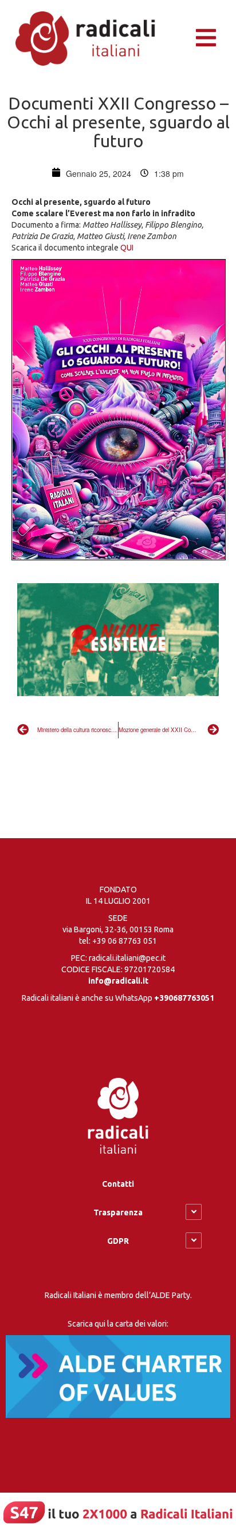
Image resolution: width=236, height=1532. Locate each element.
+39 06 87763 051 (124, 940)
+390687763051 (184, 998)
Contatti (118, 1184)
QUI (126, 247)
